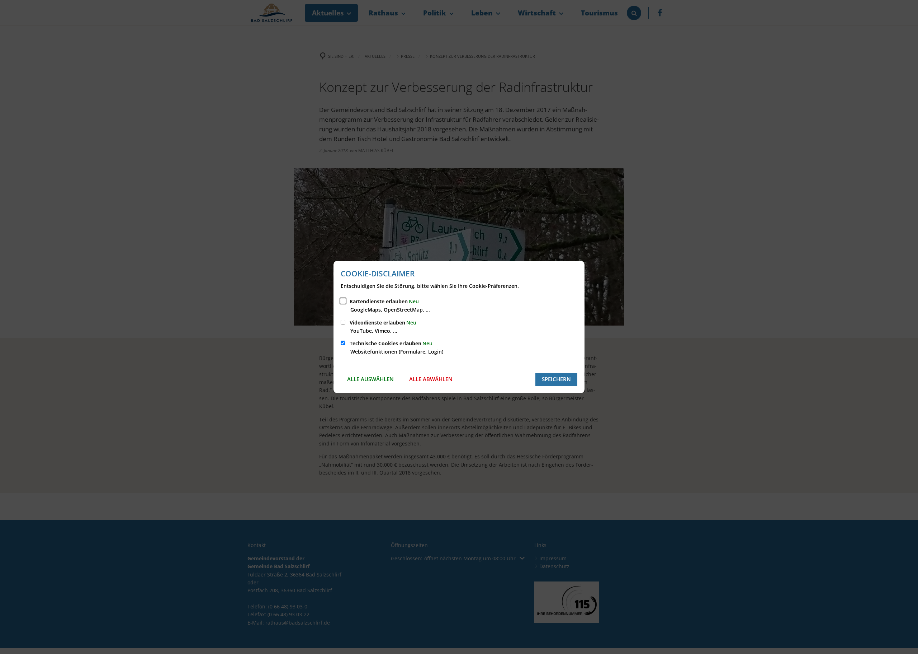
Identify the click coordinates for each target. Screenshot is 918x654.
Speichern (556, 379)
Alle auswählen (370, 379)
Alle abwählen (431, 379)
